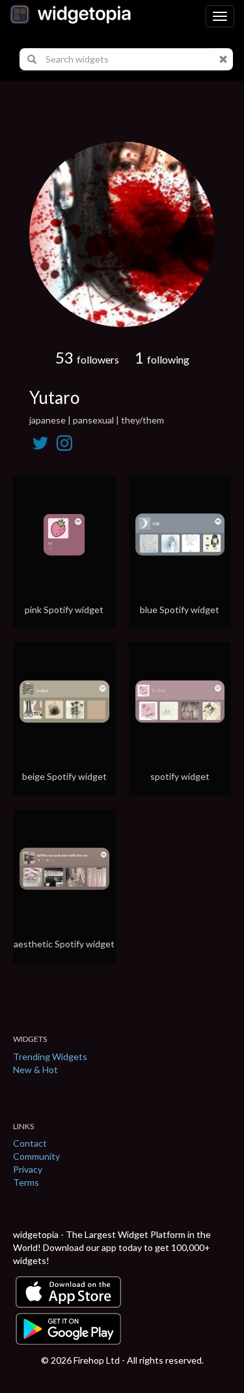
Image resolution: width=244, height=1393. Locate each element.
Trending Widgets (50, 1056)
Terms (26, 1182)
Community (36, 1156)
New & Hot (35, 1069)
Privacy (27, 1169)
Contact (30, 1143)
